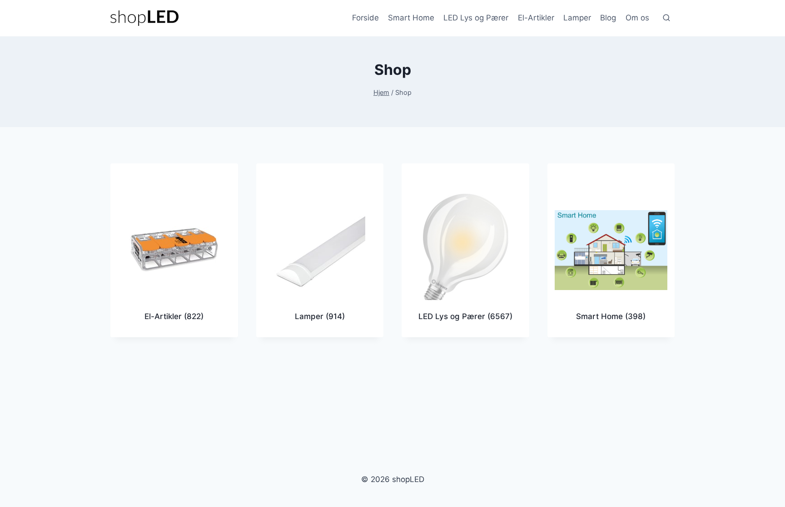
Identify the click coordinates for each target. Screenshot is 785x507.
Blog (608, 17)
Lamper (577, 17)
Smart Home (411, 17)
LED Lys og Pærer (475, 17)
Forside (365, 17)
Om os (637, 17)
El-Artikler (536, 17)
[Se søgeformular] (666, 18)
